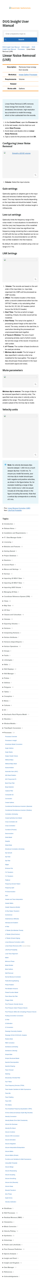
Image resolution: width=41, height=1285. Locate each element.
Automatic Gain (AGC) (11, 771)
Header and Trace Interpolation (14, 899)
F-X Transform (9, 876)
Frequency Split (9, 888)
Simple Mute (8, 1054)
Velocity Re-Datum (10, 1128)
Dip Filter (7, 860)
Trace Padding (9, 1097)
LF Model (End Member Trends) (14, 930)
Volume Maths (9, 1151)
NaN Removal (9, 973)
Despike (7, 841)
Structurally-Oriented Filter (12, 1078)
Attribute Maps (9, 760)
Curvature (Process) (11, 829)
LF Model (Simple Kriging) (12, 938)
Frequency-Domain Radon (12, 884)
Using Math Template (11, 1163)
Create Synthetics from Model (13, 818)
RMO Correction (10, 1043)
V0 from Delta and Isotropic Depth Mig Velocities (19, 1112)
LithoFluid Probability (15, 510)
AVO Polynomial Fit (10, 779)
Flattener (7, 880)
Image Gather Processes (28, 74)
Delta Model (8, 837)
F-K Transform (9, 872)
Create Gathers (9, 802)
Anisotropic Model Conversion (13, 744)
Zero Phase (8, 1194)
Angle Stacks (9, 752)
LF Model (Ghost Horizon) (12, 934)
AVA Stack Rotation (10, 775)
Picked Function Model (11, 992)
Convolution (8, 798)
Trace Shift (8, 1101)
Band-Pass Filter (10, 783)
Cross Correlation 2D (11, 822)
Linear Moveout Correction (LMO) (19, 508)
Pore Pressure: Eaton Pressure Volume (16, 1008)
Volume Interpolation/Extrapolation (15, 1147)
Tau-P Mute (8, 1081)
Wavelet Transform (10, 1190)
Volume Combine (10, 1132)
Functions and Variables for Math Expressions (18, 1159)
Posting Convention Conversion (14, 1016)
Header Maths (9, 903)
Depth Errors (8, 1198)
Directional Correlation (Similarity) (14, 849)
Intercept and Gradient (11, 922)
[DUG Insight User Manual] (19, 8)
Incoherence (8, 915)
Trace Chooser (9, 1070)
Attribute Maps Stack (11, 763)
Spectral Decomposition (12, 1062)
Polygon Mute (9, 1000)
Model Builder (9, 965)
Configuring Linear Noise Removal (16, 145)
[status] (20, 109)
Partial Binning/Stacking (12, 981)
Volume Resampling (11, 1171)
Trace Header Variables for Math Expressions (18, 1089)
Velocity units (10, 409)
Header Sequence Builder (12, 907)
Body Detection (9, 787)
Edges (7, 864)
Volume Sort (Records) (11, 1182)
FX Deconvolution (10, 891)
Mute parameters (13, 370)
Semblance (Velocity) (11, 1050)
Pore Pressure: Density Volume (14, 1004)
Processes (21, 49)
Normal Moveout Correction (13, 977)
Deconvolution (9, 833)
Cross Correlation (10, 825)
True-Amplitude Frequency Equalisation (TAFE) (18, 1109)
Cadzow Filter (9, 791)
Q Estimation (9, 1023)
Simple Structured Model (12, 1058)
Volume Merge (9, 1167)
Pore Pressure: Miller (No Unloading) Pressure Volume (20, 1012)
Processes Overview (11, 736)
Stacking (7, 1074)
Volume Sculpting (10, 1174)
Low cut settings (12, 214)
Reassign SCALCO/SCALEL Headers (16, 1035)
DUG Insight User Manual (11, 47)
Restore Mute (9, 1039)
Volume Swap (9, 1186)
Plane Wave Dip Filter (11, 996)
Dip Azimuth (8, 853)
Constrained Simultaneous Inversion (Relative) (18, 810)
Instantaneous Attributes (12, 919)
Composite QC (9, 794)
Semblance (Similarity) (11, 1047)
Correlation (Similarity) (11, 814)
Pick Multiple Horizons (11, 988)
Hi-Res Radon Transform (12, 911)
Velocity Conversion (11, 1116)
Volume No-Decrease (11, 1124)
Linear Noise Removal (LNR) (13, 946)
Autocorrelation (9, 767)
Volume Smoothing (10, 1178)
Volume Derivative (10, 1140)
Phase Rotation (9, 984)
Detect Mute (8, 845)
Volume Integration (10, 1143)
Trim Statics (8, 1105)
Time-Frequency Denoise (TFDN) (14, 1085)
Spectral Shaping (10, 1066)
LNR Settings (10, 253)
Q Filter (7, 1019)
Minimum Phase (9, 961)
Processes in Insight (11, 740)
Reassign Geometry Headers (13, 1031)
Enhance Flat (9, 868)
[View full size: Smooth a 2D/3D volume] (20, 164)
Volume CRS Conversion (12, 1136)
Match (7, 957)
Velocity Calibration (10, 1202)
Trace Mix (8, 1093)
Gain (6, 895)
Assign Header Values (11, 756)
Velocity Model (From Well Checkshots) (16, 1120)
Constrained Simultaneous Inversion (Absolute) (18, 806)
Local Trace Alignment (11, 953)
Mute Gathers (9, 969)
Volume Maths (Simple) (11, 1155)
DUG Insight (25, 47)
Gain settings (10, 188)
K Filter (7, 926)
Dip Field (7, 857)
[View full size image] (20, 270)
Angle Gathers (9, 748)
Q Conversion (9, 1027)
